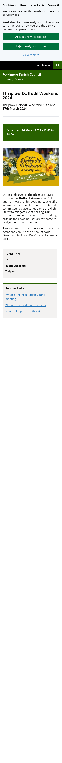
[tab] (43, 65)
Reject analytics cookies (31, 46)
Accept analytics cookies (31, 37)
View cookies (31, 55)
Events (19, 79)
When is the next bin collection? (25, 305)
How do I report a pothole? (22, 311)
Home (7, 79)
